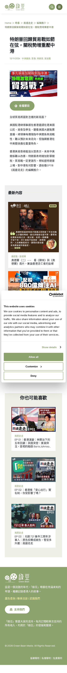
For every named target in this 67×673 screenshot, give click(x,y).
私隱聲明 (46, 658)
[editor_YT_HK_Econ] (33, 71)
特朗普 (40, 58)
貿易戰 (47, 58)
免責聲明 (57, 658)
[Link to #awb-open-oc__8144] (59, 7)
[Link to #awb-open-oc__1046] (52, 7)
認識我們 (35, 598)
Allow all (33, 357)
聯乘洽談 (22, 598)
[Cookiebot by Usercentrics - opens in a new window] (49, 295)
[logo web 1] (14, 4)
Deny (33, 375)
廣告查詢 (10, 598)
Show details (49, 347)
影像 (34, 58)
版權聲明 (34, 658)
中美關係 (26, 58)
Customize (32, 366)
